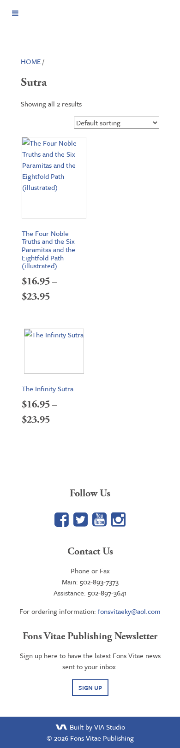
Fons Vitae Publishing (90, 30)
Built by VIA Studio (96, 727)
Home (31, 61)
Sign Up (90, 687)
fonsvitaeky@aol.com (129, 611)
